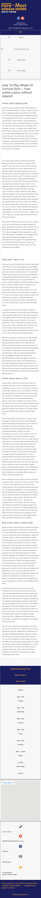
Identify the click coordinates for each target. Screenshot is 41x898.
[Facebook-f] (18, 18)
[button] (20, 31)
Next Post (20, 661)
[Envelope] (20, 836)
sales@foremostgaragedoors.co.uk (23, 28)
